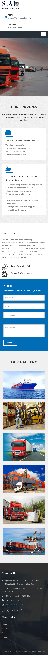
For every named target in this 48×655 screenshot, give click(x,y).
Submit (10, 343)
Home (4, 624)
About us (5, 629)
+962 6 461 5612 (15, 28)
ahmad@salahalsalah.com (19, 18)
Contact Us (6, 638)
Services (5, 633)
